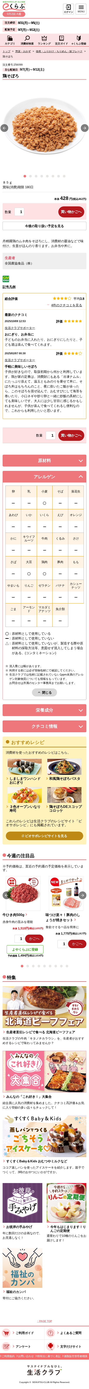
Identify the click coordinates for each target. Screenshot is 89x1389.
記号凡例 (9, 287)
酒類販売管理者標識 (75, 1356)
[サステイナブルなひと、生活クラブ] (44, 1374)
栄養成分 (53, 711)
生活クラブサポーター (20, 328)
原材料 (54, 461)
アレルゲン (50, 477)
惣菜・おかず (23, 51)
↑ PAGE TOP (44, 1321)
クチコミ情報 (51, 727)
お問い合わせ (26, 1356)
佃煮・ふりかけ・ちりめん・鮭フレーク (59, 51)
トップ (6, 51)
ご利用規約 (8, 1356)
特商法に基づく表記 (48, 1356)
